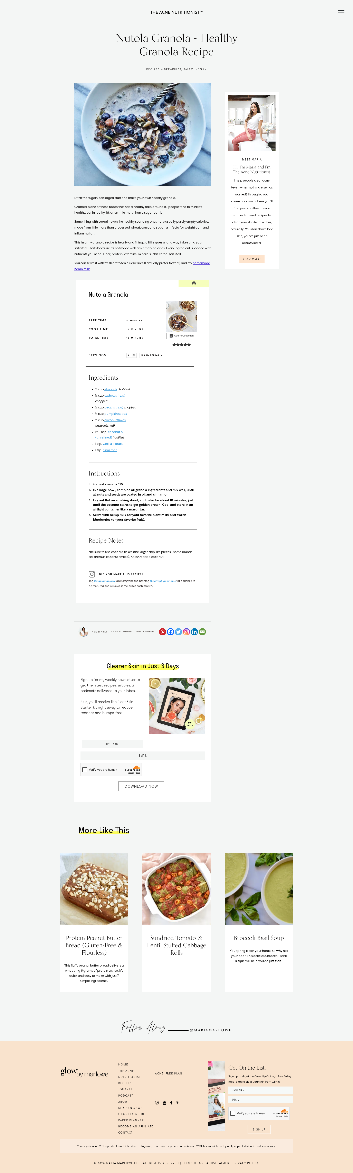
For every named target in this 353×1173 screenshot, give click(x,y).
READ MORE (251, 259)
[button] (174, 345)
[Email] (202, 631)
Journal (125, 1089)
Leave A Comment (121, 631)
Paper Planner (131, 1120)
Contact (125, 1132)
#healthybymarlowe (163, 581)
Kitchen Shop (130, 1108)
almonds (110, 389)
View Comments (145, 631)
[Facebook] (170, 631)
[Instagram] (186, 631)
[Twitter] (178, 631)
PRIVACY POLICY (246, 1163)
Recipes (125, 1083)
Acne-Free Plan (168, 1073)
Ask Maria (99, 631)
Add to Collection (183, 335)
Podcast (125, 1095)
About (123, 1101)
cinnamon (110, 450)
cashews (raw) (114, 396)
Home (123, 1064)
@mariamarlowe (105, 581)
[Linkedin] (194, 631)
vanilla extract (113, 444)
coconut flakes (115, 420)
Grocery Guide (131, 1114)
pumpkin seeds (115, 414)
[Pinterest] (162, 631)
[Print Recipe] (194, 283)
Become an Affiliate (135, 1126)
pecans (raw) (113, 407)
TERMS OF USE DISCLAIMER (205, 1163)
